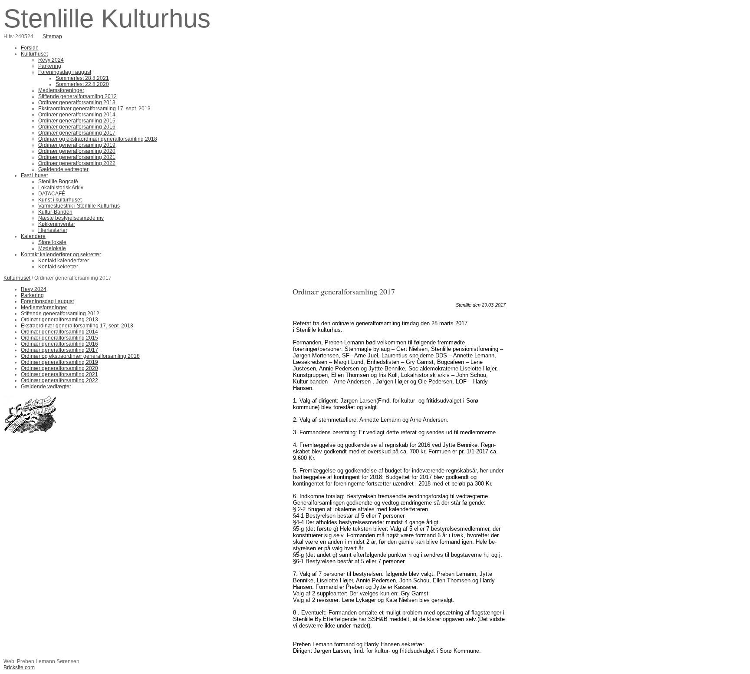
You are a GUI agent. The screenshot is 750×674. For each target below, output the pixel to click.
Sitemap (52, 36)
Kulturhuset (16, 278)
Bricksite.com (19, 667)
